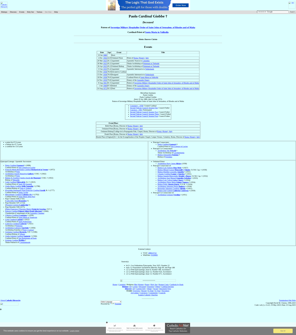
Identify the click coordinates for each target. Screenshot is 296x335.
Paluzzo (23, 211)
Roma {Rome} (139, 58)
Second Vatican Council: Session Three (144, 114)
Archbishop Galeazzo (17, 228)
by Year (157, 291)
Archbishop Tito (167, 151)
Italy (147, 58)
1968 (105, 86)
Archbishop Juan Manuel (174, 178)
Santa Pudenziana (24, 222)
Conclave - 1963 (136, 110)
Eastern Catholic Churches (148, 295)
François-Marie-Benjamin (26, 170)
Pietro (167, 144)
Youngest (150, 287)
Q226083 (154, 255)
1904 (105, 58)
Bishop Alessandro (168, 155)
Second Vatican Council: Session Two (144, 112)
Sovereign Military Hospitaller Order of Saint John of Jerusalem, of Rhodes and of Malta (153, 27)
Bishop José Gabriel (173, 191)
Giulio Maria (19, 186)
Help (56, 12)
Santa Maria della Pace (26, 197)
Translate (118, 304)
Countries (121, 285)
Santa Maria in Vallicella (157, 32)
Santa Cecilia (23, 192)
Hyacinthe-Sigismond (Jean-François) (25, 190)
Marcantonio (18, 195)
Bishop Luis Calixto (170, 180)
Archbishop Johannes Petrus (171, 186)
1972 (105, 88)
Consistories (153, 293)
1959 (105, 80)
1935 (105, 69)
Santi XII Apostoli (25, 184)
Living (135, 287)
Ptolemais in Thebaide (151, 63)
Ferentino (168, 157)
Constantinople (24, 242)
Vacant (155, 289)
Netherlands (149, 69)
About (10, 300)
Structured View (165, 289)
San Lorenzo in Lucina (179, 146)
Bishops (4, 12)
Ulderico (16, 215)
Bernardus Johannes (171, 189)
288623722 (152, 253)
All (130, 287)
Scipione (15, 240)
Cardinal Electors (167, 287)
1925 (105, 61)
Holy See (30, 12)
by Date (151, 291)
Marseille (16, 180)
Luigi (14, 219)
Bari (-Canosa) (28, 230)
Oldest (157, 287)
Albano (22, 234)
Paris (18, 172)
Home (115, 285)
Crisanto (171, 174)
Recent (143, 291)
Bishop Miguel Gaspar (174, 170)
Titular (149, 289)
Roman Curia (163, 285)
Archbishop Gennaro (169, 195)
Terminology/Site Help (287, 300)
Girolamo (15, 232)
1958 (105, 72)
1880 (105, 55)
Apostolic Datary (143, 80)
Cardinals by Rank (176, 285)
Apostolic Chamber (37, 213)
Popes (147, 285)
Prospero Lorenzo (17, 205)
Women (141, 285)
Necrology (165, 291)
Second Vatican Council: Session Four (144, 116)
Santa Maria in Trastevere (27, 217)
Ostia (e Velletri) (26, 188)
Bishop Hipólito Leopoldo (171, 172)
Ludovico (15, 224)
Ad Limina (135, 293)
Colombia (146, 61)
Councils (162, 293)
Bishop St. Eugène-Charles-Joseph (23, 178)
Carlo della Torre (16, 201)
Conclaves (144, 293)
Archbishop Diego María (173, 182)
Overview (136, 291)
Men (135, 285)
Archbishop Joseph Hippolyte (19, 174)
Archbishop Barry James (170, 164)
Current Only (141, 289)
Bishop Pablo (168, 184)
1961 (105, 83)
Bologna (19, 226)
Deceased (142, 287)
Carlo (15, 182)
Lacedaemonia (179, 153)
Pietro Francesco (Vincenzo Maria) (26, 209)
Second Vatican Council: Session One (144, 108)
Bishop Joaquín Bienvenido (174, 176)
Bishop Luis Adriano (169, 168)
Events (21, 12)
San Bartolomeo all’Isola (27, 238)
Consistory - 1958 (136, 106)
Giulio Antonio (17, 236)
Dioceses (13, 12)
